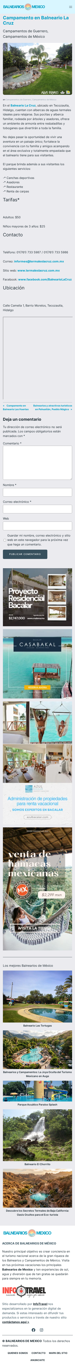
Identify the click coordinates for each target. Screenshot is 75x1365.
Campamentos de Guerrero (25, 31)
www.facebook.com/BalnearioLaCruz (45, 279)
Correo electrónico (17, 502)
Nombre (9, 485)
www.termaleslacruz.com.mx (38, 270)
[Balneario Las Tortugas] (37, 997)
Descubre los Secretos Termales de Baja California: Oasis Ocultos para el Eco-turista (37, 1212)
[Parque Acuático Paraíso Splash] (37, 1092)
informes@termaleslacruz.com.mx (39, 261)
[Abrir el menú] (70, 7)
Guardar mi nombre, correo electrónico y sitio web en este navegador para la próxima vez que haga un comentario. (38, 540)
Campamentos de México (24, 36)
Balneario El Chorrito (37, 1164)
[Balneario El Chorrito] (37, 1135)
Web (6, 518)
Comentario (12, 443)
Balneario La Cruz (23, 105)
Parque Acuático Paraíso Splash (37, 1104)
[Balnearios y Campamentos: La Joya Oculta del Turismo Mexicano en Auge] (37, 1050)
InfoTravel (40, 1304)
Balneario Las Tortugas (37, 1025)
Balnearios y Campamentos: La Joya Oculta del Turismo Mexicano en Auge (37, 1074)
